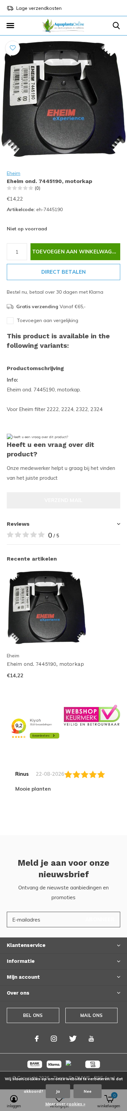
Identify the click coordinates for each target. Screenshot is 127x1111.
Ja (58, 1091)
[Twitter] (73, 1038)
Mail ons (91, 1015)
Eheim (13, 173)
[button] (10, 26)
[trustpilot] (92, 714)
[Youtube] (91, 1038)
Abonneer (99, 919)
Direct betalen (63, 272)
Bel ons (33, 1015)
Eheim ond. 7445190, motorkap (45, 664)
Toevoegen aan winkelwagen (75, 251)
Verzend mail (63, 500)
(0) (37, 188)
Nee (87, 1091)
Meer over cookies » (65, 1103)
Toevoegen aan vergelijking (47, 320)
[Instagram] (54, 1038)
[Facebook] (37, 1038)
